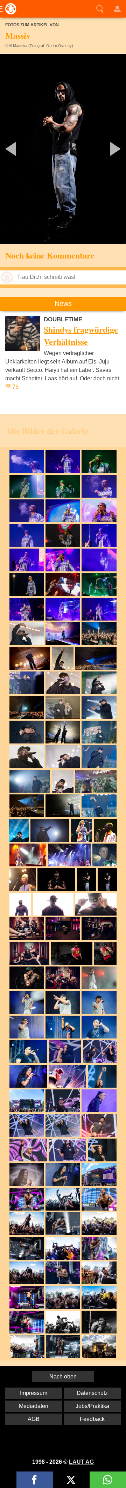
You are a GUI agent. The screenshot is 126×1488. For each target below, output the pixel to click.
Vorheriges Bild (21, 149)
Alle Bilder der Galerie (47, 431)
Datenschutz (92, 1393)
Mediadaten (33, 1406)
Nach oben (63, 1376)
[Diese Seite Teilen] (34, 1479)
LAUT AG (81, 1462)
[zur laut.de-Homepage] (9, 9)
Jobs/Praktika (92, 1406)
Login (117, 9)
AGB (34, 1419)
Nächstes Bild (63, 149)
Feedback (92, 1419)
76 (15, 387)
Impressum (33, 1393)
